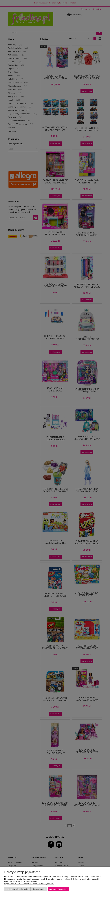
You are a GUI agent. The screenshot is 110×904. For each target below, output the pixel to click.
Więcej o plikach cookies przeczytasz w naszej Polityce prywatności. (29, 884)
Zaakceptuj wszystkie (58, 889)
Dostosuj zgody (39, 889)
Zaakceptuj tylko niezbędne (17, 889)
